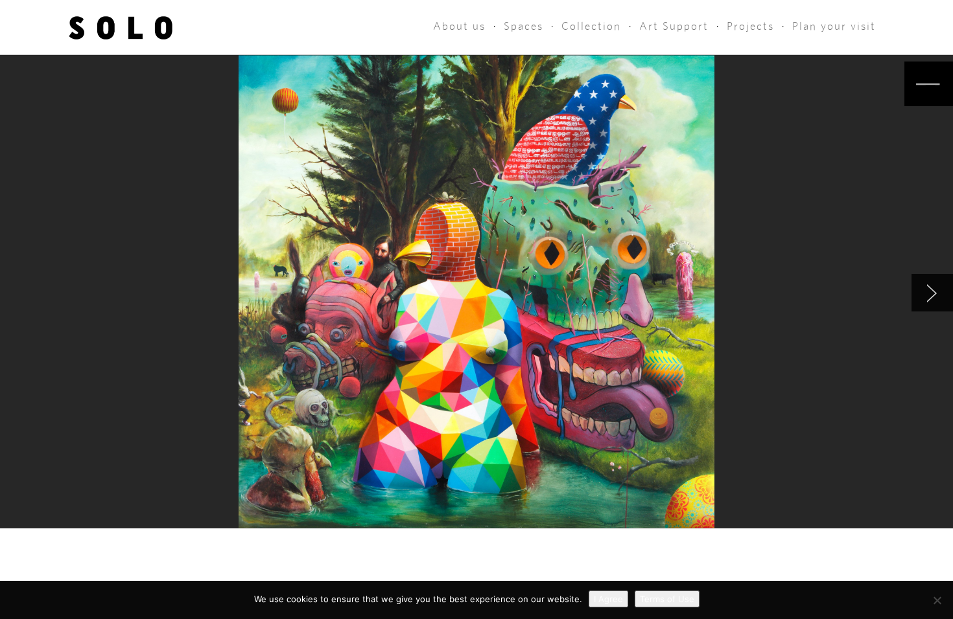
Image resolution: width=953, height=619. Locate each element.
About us (459, 26)
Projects (750, 26)
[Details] (928, 84)
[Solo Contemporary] (121, 27)
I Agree (608, 599)
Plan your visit (834, 26)
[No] (936, 600)
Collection (591, 26)
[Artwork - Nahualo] (932, 292)
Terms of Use (667, 599)
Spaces (523, 26)
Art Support (674, 26)
